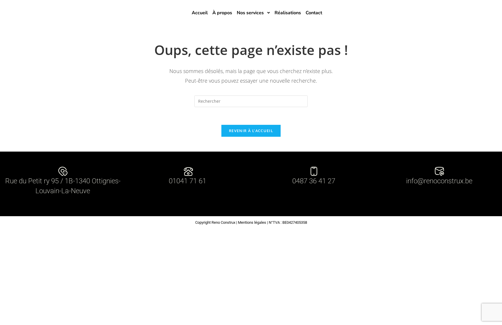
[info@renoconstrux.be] (439, 171)
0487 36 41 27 (313, 181)
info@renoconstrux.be (439, 181)
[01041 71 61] (188, 171)
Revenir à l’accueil (251, 130)
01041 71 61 (188, 181)
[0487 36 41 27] (314, 171)
